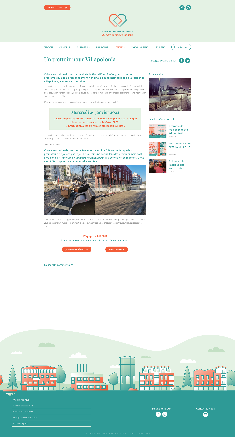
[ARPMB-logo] (117, 14)
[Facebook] (181, 60)
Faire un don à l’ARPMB (23, 411)
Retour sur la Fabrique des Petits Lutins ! (177, 164)
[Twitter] (188, 60)
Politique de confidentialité (25, 417)
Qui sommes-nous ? (21, 399)
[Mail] (205, 414)
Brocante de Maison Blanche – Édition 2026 (179, 129)
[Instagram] (164, 414)
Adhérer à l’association (23, 405)
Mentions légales (20, 423)
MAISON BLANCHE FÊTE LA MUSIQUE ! (180, 147)
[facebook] (182, 7)
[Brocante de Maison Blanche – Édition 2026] (157, 131)
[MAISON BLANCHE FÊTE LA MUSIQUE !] (157, 149)
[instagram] (188, 7)
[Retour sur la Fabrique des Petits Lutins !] (157, 166)
